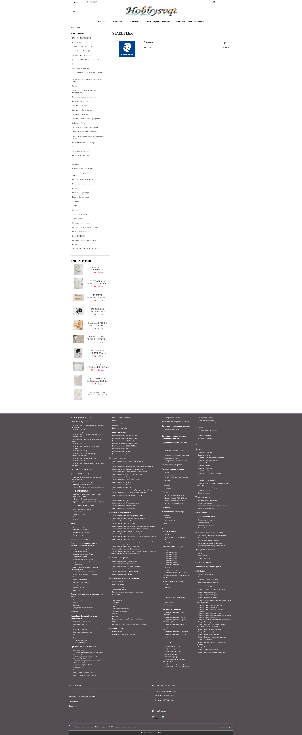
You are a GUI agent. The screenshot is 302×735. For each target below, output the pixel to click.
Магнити (116, 602)
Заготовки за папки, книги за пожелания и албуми (174, 437)
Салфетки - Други (204, 490)
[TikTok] (226, 2)
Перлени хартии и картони (206, 520)
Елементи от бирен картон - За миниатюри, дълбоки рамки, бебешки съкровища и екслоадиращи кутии (133, 543)
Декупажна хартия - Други (83, 665)
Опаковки (166, 507)
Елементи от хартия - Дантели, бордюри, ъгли (127, 474)
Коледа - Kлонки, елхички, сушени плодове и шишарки (212, 643)
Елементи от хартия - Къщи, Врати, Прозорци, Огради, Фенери (132, 490)
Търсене (92, 692)
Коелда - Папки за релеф (206, 632)
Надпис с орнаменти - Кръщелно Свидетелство (97, 268)
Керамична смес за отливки (82, 622)
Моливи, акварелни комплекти (208, 441)
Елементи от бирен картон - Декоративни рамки (127, 515)
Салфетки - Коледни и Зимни (207, 460)
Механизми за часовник (119, 611)
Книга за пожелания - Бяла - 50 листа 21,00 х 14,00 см (97, 366)
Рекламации (73, 701)
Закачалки (167, 517)
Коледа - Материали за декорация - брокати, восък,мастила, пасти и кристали (212, 625)
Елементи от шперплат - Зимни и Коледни (125, 571)
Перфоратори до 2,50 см (172, 646)
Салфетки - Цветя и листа (206, 480)
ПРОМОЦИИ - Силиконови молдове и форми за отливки (87, 426)
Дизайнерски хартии (79, 527)
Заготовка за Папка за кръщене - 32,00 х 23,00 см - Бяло (97, 282)
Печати (165, 594)
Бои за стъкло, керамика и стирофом (85, 574)
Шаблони (115, 425)
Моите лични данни (225, 727)
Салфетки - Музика (204, 465)
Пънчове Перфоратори (171, 643)
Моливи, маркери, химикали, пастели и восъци (174, 530)
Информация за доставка (78, 697)
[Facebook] (219, 2)
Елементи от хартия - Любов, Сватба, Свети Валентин (129, 472)
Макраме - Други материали (173, 503)
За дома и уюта (78, 512)
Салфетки (199, 449)
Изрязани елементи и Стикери (174, 443)
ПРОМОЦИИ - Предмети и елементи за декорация (85, 447)
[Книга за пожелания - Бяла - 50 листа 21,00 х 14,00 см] (78, 366)
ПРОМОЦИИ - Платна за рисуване (84, 458)
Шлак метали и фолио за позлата (208, 582)
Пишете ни (73, 706)
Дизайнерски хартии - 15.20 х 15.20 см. (124, 435)
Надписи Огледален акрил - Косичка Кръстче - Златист (97, 296)
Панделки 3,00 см (171, 558)
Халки (115, 606)
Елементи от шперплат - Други (122, 574)
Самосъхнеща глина (81, 640)
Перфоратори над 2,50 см (172, 651)
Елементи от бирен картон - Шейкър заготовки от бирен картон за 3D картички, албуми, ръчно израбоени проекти (134, 552)
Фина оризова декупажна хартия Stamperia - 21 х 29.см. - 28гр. (88, 662)
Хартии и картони (203, 522)
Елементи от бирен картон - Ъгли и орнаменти (127, 521)
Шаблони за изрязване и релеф (208, 567)
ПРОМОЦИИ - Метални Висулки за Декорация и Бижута (88, 464)
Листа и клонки (203, 556)
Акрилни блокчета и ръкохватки (174, 597)
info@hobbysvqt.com (168, 691)
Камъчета (167, 587)
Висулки (74, 612)
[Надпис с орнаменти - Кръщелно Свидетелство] (78, 269)
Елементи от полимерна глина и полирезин (87, 627)
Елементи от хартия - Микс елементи (124, 505)
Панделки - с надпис (172, 565)
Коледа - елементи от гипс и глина (210, 613)
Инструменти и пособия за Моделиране (211, 543)
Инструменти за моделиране (82, 632)
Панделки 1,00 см (171, 554)
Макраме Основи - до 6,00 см (174, 495)
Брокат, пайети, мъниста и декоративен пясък (87, 595)
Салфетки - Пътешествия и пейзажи (209, 473)
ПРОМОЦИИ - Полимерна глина (84, 461)
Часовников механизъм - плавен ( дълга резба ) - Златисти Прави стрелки (97, 352)
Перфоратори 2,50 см (171, 649)
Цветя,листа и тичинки (205, 550)
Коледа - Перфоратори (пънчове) (208, 634)
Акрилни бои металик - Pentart (83, 554)
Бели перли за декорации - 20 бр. (97, 393)
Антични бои (77, 564)
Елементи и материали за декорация (124, 578)
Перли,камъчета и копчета (173, 581)
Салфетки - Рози (203, 471)
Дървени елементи (118, 584)
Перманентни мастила (205, 503)
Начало (101, 22)
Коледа (75, 519)
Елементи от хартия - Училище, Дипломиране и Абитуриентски (132, 466)
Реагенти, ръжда (78, 587)
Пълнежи (115, 616)
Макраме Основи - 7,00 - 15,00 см (175, 498)
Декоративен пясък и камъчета (83, 608)
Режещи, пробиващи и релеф (207, 538)
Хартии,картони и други (205, 517)
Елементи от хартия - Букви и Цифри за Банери (127, 461)
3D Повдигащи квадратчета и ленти (176, 477)
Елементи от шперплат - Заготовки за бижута (126, 566)
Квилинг (165, 447)
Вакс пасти (76, 670)
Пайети (75, 602)
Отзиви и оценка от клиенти (191, 22)
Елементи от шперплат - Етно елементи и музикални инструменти (133, 569)
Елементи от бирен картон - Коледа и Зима (125, 546)
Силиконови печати (170, 600)
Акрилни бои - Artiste (80, 556)
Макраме (165, 492)
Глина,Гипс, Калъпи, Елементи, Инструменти (84, 617)
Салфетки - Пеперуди (205, 468)
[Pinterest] (230, 2)
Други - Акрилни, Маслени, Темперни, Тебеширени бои (85, 568)
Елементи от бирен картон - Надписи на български (128, 518)
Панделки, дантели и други (173, 546)
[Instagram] (222, 2)
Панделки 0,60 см (171, 552)
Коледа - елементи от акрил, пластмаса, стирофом (211, 610)
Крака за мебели (169, 520)
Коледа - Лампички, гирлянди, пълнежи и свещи (213, 622)
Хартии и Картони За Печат (207, 528)
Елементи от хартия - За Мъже (122, 485)
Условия (92, 697)
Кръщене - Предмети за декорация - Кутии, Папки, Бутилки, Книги (86, 495)
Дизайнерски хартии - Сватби (121, 451)
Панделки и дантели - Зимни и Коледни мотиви (176, 576)
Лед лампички (116, 594)
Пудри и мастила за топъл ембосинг (123, 634)
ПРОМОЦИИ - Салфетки (81, 451)
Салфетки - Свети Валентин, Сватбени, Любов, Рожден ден (213, 484)
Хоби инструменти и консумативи (209, 532)
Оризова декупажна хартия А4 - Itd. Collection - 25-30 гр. (85, 658)
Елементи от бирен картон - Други (123, 539)
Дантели (167, 567)
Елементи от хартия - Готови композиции (125, 503)
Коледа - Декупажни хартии (207, 592)
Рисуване (199, 427)
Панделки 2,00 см (171, 556)
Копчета (167, 590)
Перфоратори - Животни (206, 420)
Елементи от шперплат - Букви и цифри (124, 561)
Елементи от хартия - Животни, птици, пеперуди (127, 469)
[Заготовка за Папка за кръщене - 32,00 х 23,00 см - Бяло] (78, 283)
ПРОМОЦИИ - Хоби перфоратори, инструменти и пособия (84, 454)
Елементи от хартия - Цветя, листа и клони (126, 479)
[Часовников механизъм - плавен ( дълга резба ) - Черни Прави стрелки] (78, 311)
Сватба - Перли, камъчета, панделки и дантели (88, 487)
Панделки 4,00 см (171, 561)
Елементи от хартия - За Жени (121, 482)
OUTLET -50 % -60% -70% (82, 469)
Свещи (198, 445)
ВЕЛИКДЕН (200, 571)
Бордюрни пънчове (170, 654)
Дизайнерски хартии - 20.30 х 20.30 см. (124, 438)
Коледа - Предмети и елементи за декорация (212, 637)
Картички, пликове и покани (82, 517)
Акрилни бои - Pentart (80, 551)
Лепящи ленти (169, 475)
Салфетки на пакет (204, 493)
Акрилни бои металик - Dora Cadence (85, 562)
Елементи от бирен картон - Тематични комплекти (128, 549)
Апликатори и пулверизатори (207, 500)
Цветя (200, 553)
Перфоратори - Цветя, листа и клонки (176, 666)
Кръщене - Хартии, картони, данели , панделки (88, 502)
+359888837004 (168, 700)
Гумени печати (169, 602)
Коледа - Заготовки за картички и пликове (211, 589)
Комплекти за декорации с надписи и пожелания (127, 592)
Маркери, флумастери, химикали (175, 537)
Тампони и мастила (203, 497)
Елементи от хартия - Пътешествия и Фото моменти (129, 492)
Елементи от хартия (117, 458)
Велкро (166, 483)
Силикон (167, 485)
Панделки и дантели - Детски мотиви (176, 572)
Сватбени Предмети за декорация (84, 482)
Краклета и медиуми (118, 423)
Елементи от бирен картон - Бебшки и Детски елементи (130, 529)
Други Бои (76, 590)
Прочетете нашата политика (126, 727)
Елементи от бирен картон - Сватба (123, 523)
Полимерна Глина (80, 642)
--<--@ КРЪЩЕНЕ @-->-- (81, 491)
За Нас (71, 692)
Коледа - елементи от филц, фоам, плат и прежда (215, 615)
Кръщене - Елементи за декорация (84, 499)
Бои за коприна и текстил (81, 577)
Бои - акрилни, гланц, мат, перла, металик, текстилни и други (85, 544)
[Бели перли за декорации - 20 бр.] (78, 394)
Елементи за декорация (80, 530)
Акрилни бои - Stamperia (81, 549)
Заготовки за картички (171, 429)
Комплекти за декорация (172, 465)
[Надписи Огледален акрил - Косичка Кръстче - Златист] (78, 297)
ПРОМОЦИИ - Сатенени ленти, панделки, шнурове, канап (86, 435)
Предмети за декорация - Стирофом (176, 631)
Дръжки (167, 515)
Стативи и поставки (204, 435)
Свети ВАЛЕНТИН (203, 562)
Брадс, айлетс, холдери (80, 539)
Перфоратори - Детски (205, 418)
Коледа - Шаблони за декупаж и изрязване (211, 652)
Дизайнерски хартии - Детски (121, 454)
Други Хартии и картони (206, 525)
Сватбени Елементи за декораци (83, 484)
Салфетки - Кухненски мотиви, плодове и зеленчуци (211, 477)
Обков (115, 604)
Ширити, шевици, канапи (81, 532)
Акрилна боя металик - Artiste (83, 559)
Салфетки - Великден (205, 452)
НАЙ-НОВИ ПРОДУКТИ (81, 418)
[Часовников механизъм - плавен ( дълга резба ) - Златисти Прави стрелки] (78, 353)
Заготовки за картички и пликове (176, 426)
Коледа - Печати (203, 647)
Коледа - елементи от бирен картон (210, 605)
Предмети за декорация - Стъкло (175, 634)
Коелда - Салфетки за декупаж (208, 595)
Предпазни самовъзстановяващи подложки (212, 535)
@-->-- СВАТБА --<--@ (80, 474)
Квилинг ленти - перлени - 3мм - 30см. (177, 455)
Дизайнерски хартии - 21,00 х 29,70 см (124, 443)
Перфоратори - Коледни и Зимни (208, 423)
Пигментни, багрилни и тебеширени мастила (212, 506)
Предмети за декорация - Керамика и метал (176, 628)
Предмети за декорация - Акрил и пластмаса (174, 613)
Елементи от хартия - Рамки (121, 477)
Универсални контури (80, 585)
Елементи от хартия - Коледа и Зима (123, 508)
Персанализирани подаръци (82, 509)
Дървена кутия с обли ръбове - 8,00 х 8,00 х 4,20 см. (97, 324)
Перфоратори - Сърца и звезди (174, 664)
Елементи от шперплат (118, 558)
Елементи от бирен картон (120, 512)
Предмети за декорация (80, 535)
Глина (75, 638)
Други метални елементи (121, 608)
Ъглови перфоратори (171, 657)
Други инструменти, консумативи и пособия (212, 546)
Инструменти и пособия (119, 428)
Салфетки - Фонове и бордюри (208, 488)
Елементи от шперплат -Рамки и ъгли (124, 564)
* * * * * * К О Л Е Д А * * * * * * (209, 586)
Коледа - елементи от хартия (208, 607)
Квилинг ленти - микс (171, 453)
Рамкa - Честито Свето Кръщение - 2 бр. (97, 338)
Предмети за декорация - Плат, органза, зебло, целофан (176, 638)
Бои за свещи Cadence (80, 579)
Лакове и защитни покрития (121, 418)
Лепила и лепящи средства (173, 469)
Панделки (167, 550)
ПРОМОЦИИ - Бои (79, 444)
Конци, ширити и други (171, 570)
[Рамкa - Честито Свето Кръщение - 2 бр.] (78, 339)
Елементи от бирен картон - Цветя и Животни (127, 531)
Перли (166, 584)
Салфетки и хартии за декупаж (208, 579)
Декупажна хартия (79, 650)
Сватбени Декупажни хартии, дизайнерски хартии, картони (86, 478)
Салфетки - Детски (204, 455)
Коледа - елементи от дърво (208, 617)
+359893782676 (92, 2)
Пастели (167, 542)
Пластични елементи (80, 629)
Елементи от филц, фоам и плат (122, 587)
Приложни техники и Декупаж (83, 647)
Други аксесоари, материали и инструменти (173, 524)
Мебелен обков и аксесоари (173, 512)
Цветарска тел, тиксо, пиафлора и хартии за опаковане (129, 624)
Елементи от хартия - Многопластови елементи (127, 498)
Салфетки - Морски (204, 463)
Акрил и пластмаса (118, 581)
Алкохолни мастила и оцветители (84, 572)
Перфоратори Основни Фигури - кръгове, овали (174, 660)
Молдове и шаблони (79, 635)
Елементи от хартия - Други (121, 500)
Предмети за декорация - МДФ (174, 624)
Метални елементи (118, 598)
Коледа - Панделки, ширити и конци (209, 629)
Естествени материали (119, 589)
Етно (73, 523)
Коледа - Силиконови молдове (208, 649)
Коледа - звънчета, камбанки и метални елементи (215, 619)
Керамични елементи (80, 624)
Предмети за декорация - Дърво (174, 617)
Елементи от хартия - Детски (121, 464)
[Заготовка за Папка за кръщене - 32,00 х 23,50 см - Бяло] (78, 380)
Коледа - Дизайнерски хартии (207, 597)
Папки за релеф (117, 631)
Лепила (114, 420)
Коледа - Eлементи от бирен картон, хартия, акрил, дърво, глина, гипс (214, 601)
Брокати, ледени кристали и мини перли (86, 600)
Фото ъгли (167, 488)
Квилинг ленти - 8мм (171, 458)
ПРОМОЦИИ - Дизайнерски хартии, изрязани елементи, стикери (87, 431)
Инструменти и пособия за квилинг (175, 461)
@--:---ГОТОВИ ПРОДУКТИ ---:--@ (86, 506)
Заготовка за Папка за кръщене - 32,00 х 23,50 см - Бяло (97, 380)
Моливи (167, 540)
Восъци (166, 534)
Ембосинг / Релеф (116, 628)
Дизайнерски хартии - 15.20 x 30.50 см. (124, 446)
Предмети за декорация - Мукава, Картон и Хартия (174, 621)
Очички (114, 614)
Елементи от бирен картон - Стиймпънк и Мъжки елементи (131, 534)
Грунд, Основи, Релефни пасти (83, 672)
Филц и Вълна (201, 512)
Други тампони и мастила (206, 508)
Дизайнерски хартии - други (121, 448)
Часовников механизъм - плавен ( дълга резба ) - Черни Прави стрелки (97, 310)
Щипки (114, 621)
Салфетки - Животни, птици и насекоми (211, 457)
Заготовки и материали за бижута (176, 422)
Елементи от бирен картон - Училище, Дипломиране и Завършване (133, 526)
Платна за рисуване (204, 433)
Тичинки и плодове (204, 558)
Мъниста (76, 605)
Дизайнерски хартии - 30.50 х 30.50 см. (124, 441)
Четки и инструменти (205, 438)
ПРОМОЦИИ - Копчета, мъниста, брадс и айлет (86, 440)
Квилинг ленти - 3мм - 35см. (173, 450)
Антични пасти (78, 667)
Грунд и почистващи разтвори (207, 430)
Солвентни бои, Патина (80, 582)
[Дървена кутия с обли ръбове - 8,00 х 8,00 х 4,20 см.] (78, 325)
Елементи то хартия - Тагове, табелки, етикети (127, 495)
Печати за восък (169, 605)
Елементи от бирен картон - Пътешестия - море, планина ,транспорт (134, 536)
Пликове (167, 432)
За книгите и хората (79, 514)
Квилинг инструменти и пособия (208, 540)
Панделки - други (171, 563)
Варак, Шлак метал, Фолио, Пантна (84, 675)
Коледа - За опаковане (205, 639)
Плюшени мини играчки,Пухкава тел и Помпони (128, 619)
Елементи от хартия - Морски (121, 487)
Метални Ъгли (117, 600)
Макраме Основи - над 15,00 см (174, 501)
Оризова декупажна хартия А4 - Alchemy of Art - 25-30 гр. (88, 653)
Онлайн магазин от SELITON (151, 733)
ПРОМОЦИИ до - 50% (80, 422)
